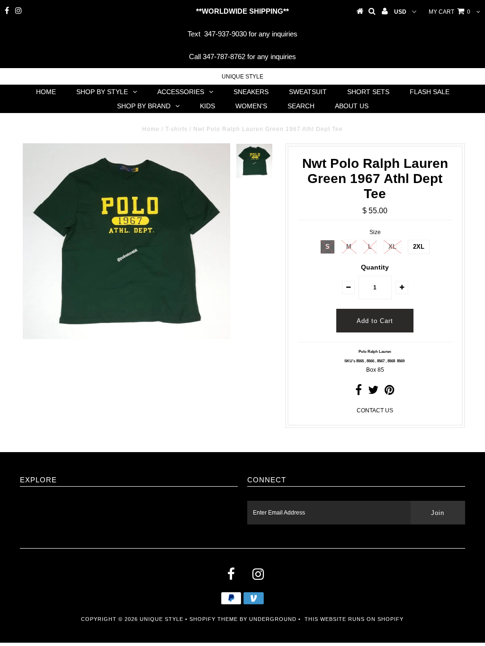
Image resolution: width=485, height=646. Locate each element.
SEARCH (300, 106)
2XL (418, 246)
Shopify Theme (213, 619)
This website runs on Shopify (354, 619)
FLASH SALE (429, 92)
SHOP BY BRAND (144, 106)
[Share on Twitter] (373, 392)
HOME (46, 92)
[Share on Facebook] (358, 392)
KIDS (207, 106)
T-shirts (176, 129)
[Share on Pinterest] (390, 392)
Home (151, 129)
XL (392, 246)
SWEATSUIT (308, 92)
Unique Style (242, 76)
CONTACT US (375, 410)
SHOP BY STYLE (102, 92)
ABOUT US (351, 106)
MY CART (449, 12)
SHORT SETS (368, 92)
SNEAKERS (251, 92)
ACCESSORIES (180, 92)
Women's (251, 106)
